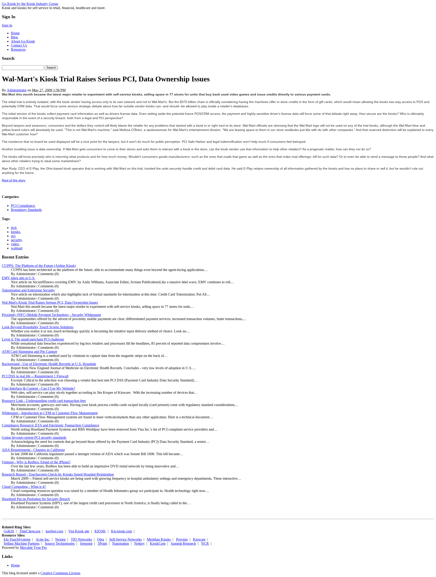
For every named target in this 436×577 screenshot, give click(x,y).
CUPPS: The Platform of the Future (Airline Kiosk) (39, 266)
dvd (13, 228)
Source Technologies (60, 543)
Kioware (199, 539)
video (15, 244)
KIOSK (100, 531)
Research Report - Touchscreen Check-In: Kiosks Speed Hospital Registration (58, 474)
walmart (16, 248)
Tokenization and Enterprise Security (28, 290)
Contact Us (19, 45)
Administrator (17, 90)
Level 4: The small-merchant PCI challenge (33, 339)
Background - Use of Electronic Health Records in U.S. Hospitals (49, 364)
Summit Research (183, 543)
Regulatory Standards (26, 210)
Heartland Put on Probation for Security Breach (36, 499)
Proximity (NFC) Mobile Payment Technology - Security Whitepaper (51, 315)
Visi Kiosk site (78, 531)
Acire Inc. (43, 539)
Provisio (182, 539)
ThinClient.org (29, 531)
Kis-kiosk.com (121, 531)
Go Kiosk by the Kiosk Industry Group (30, 4)
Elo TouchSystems (17, 539)
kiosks (15, 232)
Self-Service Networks (125, 539)
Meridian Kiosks (159, 539)
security (16, 240)
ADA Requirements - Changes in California (33, 450)
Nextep (60, 539)
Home (15, 33)
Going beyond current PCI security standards (34, 437)
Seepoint (86, 543)
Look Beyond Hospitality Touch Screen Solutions (37, 327)
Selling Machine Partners (22, 543)
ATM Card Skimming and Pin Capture (29, 352)
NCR (205, 543)
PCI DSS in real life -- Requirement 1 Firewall (35, 376)
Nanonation (120, 543)
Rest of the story (13, 180)
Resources (18, 49)
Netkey (139, 543)
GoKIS (9, 531)
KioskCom (158, 543)
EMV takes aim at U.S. (18, 278)
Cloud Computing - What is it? (24, 487)
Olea (100, 539)
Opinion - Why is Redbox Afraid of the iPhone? (36, 462)
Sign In (7, 25)
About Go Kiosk (23, 41)
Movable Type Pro (33, 547)
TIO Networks (81, 539)
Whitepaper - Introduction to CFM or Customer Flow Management (50, 413)
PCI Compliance (23, 206)
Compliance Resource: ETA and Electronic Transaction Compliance (50, 425)
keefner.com (54, 531)
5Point (102, 543)
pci (13, 236)
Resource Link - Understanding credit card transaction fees (44, 401)
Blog (14, 37)
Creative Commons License (60, 573)
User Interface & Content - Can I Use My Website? (38, 388)
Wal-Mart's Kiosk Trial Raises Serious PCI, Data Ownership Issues (50, 302)
